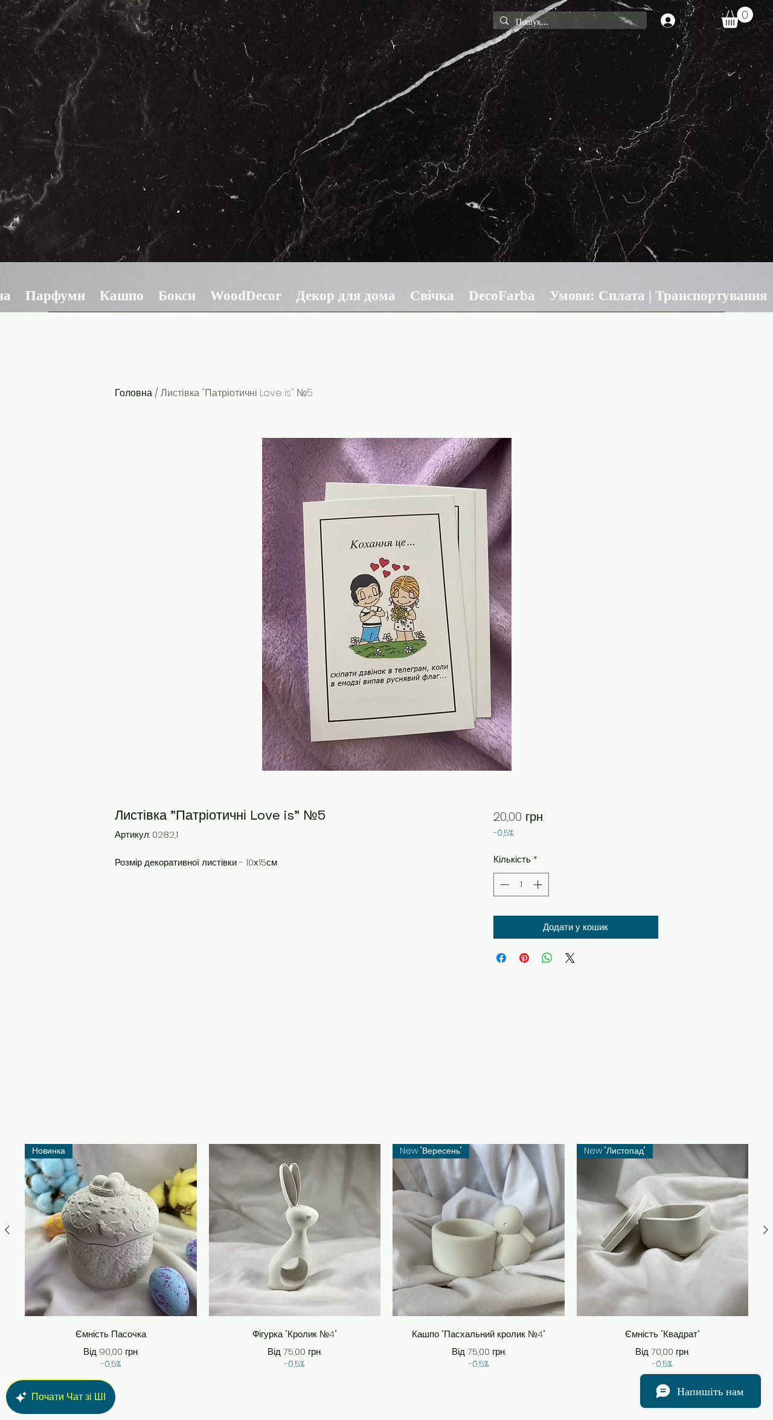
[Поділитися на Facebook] (501, 958)
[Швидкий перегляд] (295, 1230)
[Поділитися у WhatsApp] (547, 958)
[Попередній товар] (7, 1229)
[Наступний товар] (766, 1229)
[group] (386, 1257)
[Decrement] (503, 884)
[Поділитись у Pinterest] (524, 958)
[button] (737, 17)
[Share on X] (570, 958)
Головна (133, 393)
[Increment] (539, 884)
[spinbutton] (521, 884)
